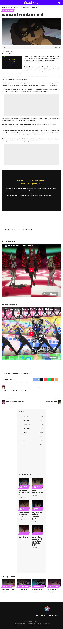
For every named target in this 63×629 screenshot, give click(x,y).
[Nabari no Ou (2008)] (39, 583)
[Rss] (60, 387)
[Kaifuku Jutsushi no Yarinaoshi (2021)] (24, 505)
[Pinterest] (53, 387)
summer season (26, 373)
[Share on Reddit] (17, 47)
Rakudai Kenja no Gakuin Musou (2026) (24, 492)
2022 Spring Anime (23, 586)
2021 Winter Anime (23, 509)
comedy (13, 373)
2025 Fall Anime (7, 586)
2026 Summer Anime (23, 487)
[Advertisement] (31, 105)
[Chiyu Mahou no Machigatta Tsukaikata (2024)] (37, 505)
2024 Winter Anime (37, 509)
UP (38, 621)
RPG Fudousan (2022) (53, 590)
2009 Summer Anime (37, 487)
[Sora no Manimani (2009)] (37, 483)
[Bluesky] (59, 387)
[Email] (20, 47)
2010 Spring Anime (23, 533)
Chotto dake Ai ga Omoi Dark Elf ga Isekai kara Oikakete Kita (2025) (37, 541)
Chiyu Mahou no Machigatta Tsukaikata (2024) (37, 516)
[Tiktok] (30, 437)
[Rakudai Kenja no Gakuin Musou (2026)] (24, 483)
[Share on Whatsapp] (15, 47)
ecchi (16, 373)
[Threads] (57, 387)
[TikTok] (55, 387)
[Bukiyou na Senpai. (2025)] (8, 583)
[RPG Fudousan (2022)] (54, 583)
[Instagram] (51, 387)
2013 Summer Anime (8, 10)
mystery (20, 373)
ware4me (9, 387)
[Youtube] (30, 433)
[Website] (43, 387)
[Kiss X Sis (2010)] (24, 530)
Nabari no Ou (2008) (37, 590)
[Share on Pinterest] (13, 47)
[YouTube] (49, 387)
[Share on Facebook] (8, 47)
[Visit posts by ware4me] (3, 387)
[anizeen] (31, 2)
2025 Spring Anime (37, 533)
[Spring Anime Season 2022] (24, 583)
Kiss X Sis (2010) (23, 537)
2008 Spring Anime (38, 586)
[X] (47, 387)
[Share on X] (10, 47)
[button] (3, 3)
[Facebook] (45, 387)
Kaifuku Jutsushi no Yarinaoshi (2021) (24, 515)
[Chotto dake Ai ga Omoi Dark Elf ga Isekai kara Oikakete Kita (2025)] (37, 530)
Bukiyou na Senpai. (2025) (8, 590)
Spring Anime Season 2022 (23, 590)
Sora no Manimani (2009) (37, 491)
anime (9, 373)
